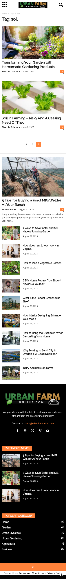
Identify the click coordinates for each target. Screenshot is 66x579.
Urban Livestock (11, 532)
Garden (6, 527)
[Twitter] (33, 431)
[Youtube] (48, 431)
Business (7, 549)
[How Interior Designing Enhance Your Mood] (11, 320)
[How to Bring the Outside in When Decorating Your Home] (11, 338)
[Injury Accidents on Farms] (11, 373)
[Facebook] (18, 431)
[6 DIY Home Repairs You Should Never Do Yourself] (11, 286)
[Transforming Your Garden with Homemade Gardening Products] (33, 42)
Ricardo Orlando (11, 71)
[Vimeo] (41, 431)
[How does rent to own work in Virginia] (11, 251)
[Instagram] (26, 431)
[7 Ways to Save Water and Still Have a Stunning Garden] (11, 233)
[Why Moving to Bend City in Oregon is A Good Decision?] (11, 355)
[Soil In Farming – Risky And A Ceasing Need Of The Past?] (33, 97)
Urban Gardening (12, 538)
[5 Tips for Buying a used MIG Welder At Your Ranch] (33, 177)
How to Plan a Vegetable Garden (42, 263)
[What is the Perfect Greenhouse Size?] (11, 303)
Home (4, 13)
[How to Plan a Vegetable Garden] (11, 268)
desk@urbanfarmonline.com (39, 423)
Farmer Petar (9, 209)
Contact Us (10, 573)
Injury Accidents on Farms (38, 367)
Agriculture (8, 543)
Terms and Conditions (31, 573)
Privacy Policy (55, 573)
